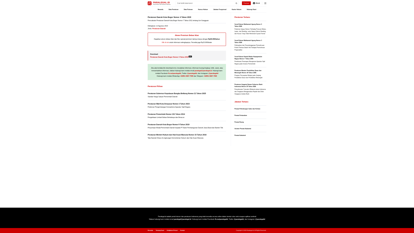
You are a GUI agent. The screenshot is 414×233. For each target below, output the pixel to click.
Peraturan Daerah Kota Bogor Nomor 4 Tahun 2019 (170, 57)
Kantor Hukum (236, 9)
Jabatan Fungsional (219, 9)
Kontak (182, 230)
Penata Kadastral (240, 135)
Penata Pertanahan (240, 115)
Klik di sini (165, 42)
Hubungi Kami (251, 9)
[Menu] (265, 3)
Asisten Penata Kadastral (242, 128)
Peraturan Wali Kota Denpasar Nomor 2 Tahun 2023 (169, 104)
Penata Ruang (239, 122)
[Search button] (236, 3)
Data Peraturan (173, 9)
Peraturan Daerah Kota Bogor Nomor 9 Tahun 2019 (168, 124)
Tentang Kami (160, 230)
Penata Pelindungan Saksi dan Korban (247, 109)
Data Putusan (188, 9)
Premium (246, 3)
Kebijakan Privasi (172, 230)
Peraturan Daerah (159, 28)
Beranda (160, 9)
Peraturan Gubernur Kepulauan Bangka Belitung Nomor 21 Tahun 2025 (177, 93)
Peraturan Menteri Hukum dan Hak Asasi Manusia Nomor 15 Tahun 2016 (177, 135)
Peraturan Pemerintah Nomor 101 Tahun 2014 (166, 114)
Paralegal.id (161, 2)
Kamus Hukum (203, 9)
